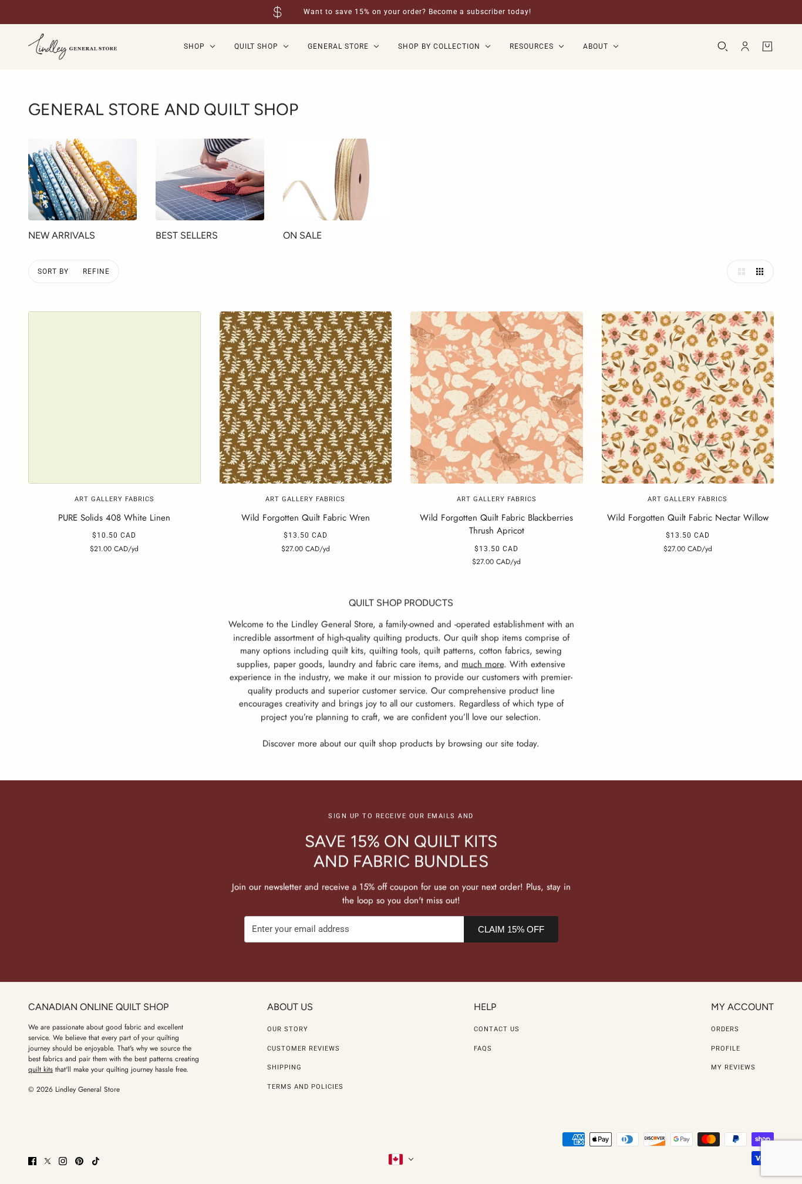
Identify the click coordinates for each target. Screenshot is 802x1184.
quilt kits (40, 1069)
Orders (725, 1029)
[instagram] (62, 1161)
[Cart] (767, 46)
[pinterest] (79, 1161)
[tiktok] (95, 1161)
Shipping (284, 1067)
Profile (725, 1048)
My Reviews (733, 1067)
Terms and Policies (305, 1087)
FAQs (483, 1048)
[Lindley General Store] (72, 46)
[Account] (745, 46)
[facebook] (32, 1161)
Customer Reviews (303, 1048)
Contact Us (497, 1029)
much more (482, 663)
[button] (738, 271)
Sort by (53, 271)
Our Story (287, 1029)
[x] (47, 1161)
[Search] (722, 46)
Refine (96, 271)
